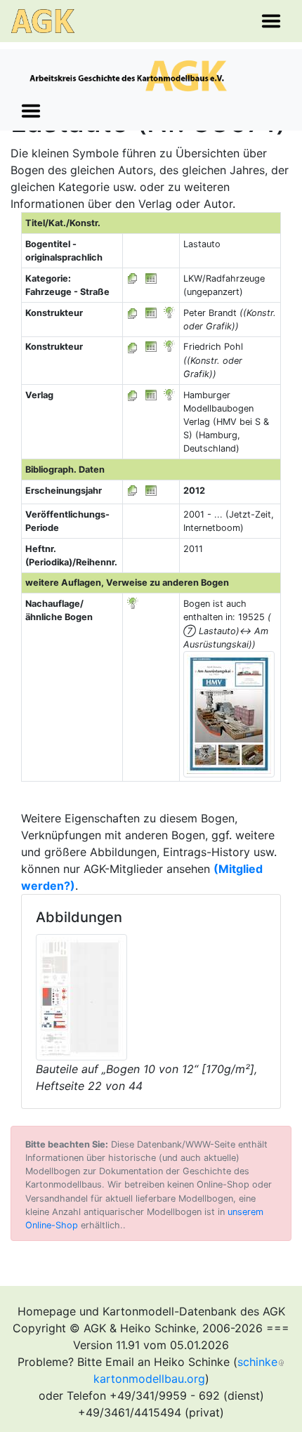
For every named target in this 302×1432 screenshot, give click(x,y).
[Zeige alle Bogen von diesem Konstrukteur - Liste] (132, 313)
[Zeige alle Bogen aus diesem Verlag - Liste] (132, 395)
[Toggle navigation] (271, 21)
